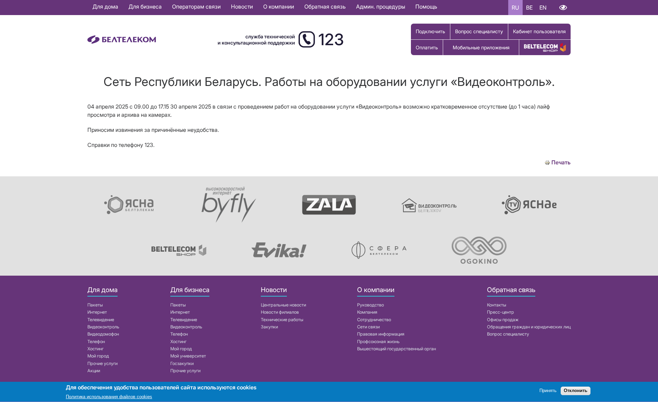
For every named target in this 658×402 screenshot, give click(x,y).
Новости (242, 6)
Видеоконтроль (103, 326)
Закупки (269, 326)
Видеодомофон (103, 334)
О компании (278, 6)
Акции (93, 370)
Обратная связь (325, 6)
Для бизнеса (145, 6)
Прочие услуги (102, 363)
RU (515, 7)
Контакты (496, 304)
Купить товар (544, 47)
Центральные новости (283, 304)
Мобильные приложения (481, 47)
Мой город (98, 356)
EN (543, 7)
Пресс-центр (500, 312)
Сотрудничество (374, 319)
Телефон (96, 341)
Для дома (105, 6)
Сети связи (368, 326)
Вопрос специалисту (479, 31)
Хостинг (95, 348)
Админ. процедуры (380, 6)
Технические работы (282, 319)
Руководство (370, 304)
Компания (367, 312)
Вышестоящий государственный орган (396, 348)
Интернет (97, 312)
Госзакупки (182, 363)
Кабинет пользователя (539, 31)
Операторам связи (196, 6)
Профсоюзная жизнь (378, 341)
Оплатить (427, 47)
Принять (548, 390)
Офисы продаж (503, 319)
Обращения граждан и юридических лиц (529, 326)
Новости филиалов (280, 312)
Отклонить (575, 390)
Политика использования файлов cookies (109, 396)
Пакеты (95, 304)
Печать (561, 162)
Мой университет (188, 356)
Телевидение (100, 319)
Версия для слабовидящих (563, 7)
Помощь (426, 6)
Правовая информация (380, 334)
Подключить (430, 31)
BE (529, 7)
